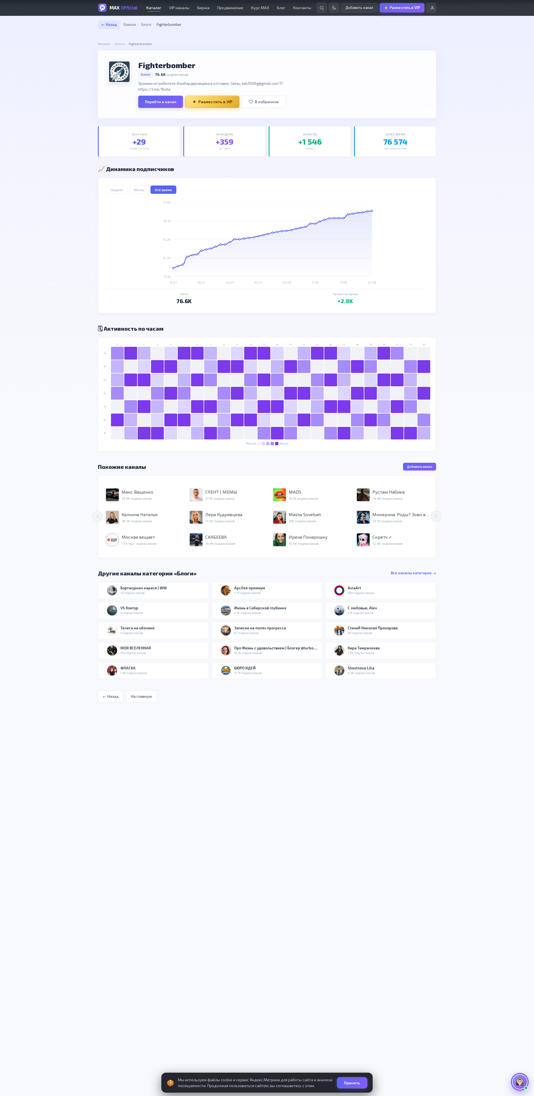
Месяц (139, 190)
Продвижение (230, 7)
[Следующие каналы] (436, 516)
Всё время (163, 190)
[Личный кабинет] (431, 8)
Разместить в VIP (215, 101)
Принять (352, 1082)
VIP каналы (179, 7)
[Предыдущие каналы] (97, 516)
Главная (129, 24)
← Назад (109, 24)
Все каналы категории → (413, 573)
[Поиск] (322, 8)
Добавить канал (419, 466)
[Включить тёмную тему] (334, 8)
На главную (141, 696)
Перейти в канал (160, 101)
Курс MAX (260, 7)
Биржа (203, 7)
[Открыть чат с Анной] (519, 1081)
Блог (281, 7)
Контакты (302, 7)
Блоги (146, 24)
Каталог (153, 7)
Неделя (117, 190)
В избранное (267, 101)
